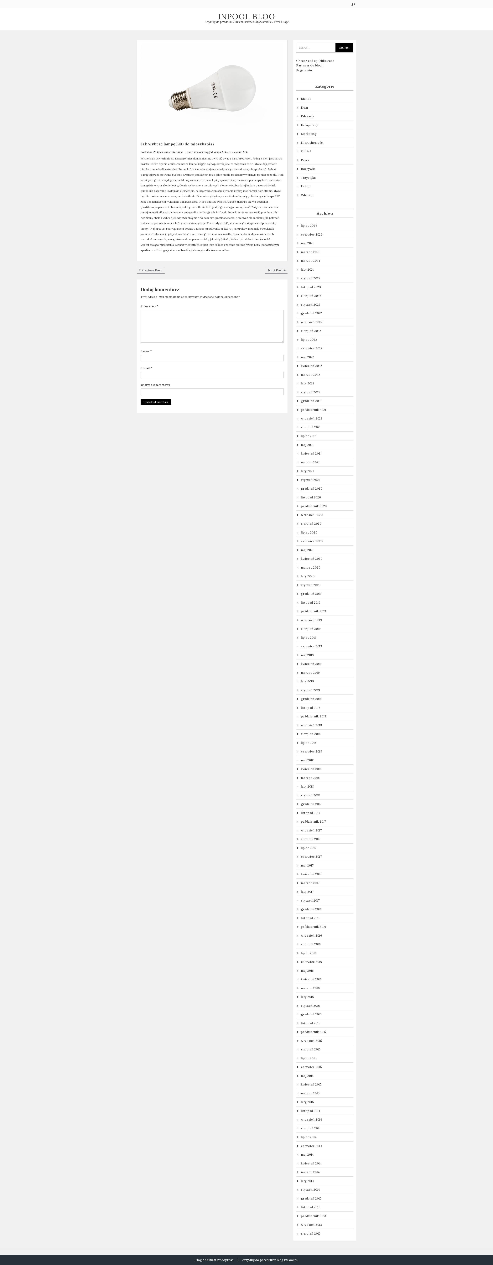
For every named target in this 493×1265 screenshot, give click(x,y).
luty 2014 (307, 1181)
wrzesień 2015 (311, 1041)
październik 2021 (313, 410)
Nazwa (146, 351)
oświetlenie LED (238, 152)
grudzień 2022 (311, 313)
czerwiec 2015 (311, 1067)
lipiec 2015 (308, 1058)
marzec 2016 (310, 988)
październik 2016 (313, 927)
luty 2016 (307, 997)
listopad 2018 (310, 708)
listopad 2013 (310, 1207)
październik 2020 (314, 506)
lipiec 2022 (309, 339)
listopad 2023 (311, 287)
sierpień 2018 (311, 734)
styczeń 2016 (310, 1005)
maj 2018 (307, 760)
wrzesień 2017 (311, 830)
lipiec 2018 (308, 743)
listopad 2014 (310, 1111)
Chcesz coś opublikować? (315, 61)
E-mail (146, 368)
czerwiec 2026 (312, 234)
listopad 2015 (310, 1023)
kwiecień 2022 (311, 366)
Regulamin (304, 70)
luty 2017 (307, 891)
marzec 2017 (310, 883)
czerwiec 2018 (311, 751)
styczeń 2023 (311, 304)
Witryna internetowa (155, 385)
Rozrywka (308, 169)
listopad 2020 (311, 497)
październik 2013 (313, 1216)
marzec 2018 (310, 778)
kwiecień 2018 (311, 769)
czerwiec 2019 (311, 646)
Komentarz (149, 306)
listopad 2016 (310, 918)
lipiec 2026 (309, 225)
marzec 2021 (310, 462)
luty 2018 (307, 786)
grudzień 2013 (311, 1198)
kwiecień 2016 (311, 979)
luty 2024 (308, 269)
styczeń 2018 (310, 795)
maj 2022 (307, 357)
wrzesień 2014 (311, 1119)
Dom (200, 152)
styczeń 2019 (310, 690)
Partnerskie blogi (309, 65)
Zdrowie (307, 195)
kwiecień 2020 (311, 558)
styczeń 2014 (310, 1189)
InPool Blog (246, 16)
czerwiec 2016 (311, 962)
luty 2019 (307, 681)
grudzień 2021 (311, 401)
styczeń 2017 (310, 900)
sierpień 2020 (311, 523)
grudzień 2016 (311, 909)
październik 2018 (313, 716)
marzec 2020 (310, 567)
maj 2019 (307, 655)
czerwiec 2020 (312, 541)
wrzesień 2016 (311, 935)
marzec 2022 (310, 375)
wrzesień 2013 (311, 1224)
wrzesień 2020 (312, 515)
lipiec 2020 (309, 532)
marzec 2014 (310, 1172)
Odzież (306, 151)
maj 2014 (307, 1154)
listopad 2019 (310, 602)
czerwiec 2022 (312, 348)
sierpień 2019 (311, 629)
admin (180, 152)
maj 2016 (307, 970)
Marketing (309, 134)
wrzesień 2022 (312, 322)
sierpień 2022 (311, 331)
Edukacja (307, 116)
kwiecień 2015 (311, 1084)
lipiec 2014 (309, 1137)
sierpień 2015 (311, 1049)
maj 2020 (307, 550)
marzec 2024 (310, 261)
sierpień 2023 (311, 296)
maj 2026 (307, 243)
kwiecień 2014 (311, 1163)
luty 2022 (307, 383)
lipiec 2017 (308, 848)
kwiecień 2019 (311, 664)
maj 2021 (307, 445)
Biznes (306, 99)
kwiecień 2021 (311, 453)
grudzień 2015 (311, 1014)
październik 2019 (313, 611)
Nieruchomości (312, 142)
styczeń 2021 (310, 480)
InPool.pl (290, 1260)
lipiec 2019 (309, 637)
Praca (305, 160)
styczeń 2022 (310, 392)
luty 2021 (307, 471)
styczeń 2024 (311, 278)
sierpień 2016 (311, 944)
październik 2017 (313, 821)
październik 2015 (313, 1032)
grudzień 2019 (311, 594)
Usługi (305, 186)
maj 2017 (307, 865)
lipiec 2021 (308, 436)
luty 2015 (307, 1102)
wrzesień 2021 (311, 418)
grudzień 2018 (311, 699)
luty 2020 (308, 576)
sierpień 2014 (311, 1128)
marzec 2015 (310, 1093)
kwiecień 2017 (311, 874)
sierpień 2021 (311, 427)
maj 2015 (307, 1076)
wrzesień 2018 (311, 725)
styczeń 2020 (311, 585)
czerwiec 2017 (311, 856)
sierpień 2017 (311, 839)
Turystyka (308, 178)
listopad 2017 (310, 813)
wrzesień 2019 (311, 620)
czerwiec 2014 (311, 1146)
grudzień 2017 (311, 804)
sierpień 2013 (311, 1233)
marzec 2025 (310, 252)
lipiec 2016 (309, 953)
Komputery (309, 125)
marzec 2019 (310, 672)
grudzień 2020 (311, 488)
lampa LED (220, 152)
